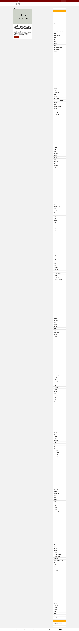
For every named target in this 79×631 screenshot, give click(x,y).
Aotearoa (55, 43)
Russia (55, 481)
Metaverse (55, 367)
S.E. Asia (55, 485)
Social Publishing (56, 515)
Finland (55, 224)
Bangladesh (56, 78)
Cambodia (55, 124)
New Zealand (56, 397)
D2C (54, 179)
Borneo (55, 104)
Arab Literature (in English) (58, 47)
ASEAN (55, 57)
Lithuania (55, 334)
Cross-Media (56, 165)
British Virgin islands (57, 114)
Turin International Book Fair (58, 576)
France (55, 226)
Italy (54, 295)
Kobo (55, 312)
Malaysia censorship (57, 350)
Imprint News (56, 269)
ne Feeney (55, 391)
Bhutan (55, 90)
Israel (55, 293)
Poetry (55, 442)
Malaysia (55, 346)
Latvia (55, 322)
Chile (55, 139)
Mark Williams (16, 31)
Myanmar (55, 389)
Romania (55, 479)
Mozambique (56, 387)
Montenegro (56, 381)
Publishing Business (57, 454)
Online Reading (56, 422)
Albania (55, 27)
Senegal (55, 495)
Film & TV (55, 222)
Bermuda (55, 88)
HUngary (55, 259)
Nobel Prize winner (56, 405)
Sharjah (55, 501)
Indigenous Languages (57, 273)
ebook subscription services (58, 200)
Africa (55, 21)
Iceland (55, 265)
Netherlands (56, 395)
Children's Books (56, 137)
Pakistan (55, 424)
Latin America (56, 320)
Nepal (55, 393)
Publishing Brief (56, 452)
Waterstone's (56, 605)
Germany (55, 236)
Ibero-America (56, 263)
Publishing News (56, 462)
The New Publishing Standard (58, 560)
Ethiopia (55, 214)
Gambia (55, 228)
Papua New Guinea (57, 430)
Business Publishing (57, 122)
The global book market (24, 32)
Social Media (56, 513)
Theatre (55, 562)
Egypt (55, 208)
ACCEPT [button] (61, 629)
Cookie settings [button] (55, 629)
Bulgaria (55, 116)
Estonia (55, 212)
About (59, 4)
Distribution (56, 192)
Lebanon (55, 324)
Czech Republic (56, 175)
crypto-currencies (57, 167)
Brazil (55, 110)
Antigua (55, 41)
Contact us (63, 4)
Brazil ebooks (56, 112)
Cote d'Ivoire (56, 157)
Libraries (55, 326)
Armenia (55, 53)
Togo (55, 566)
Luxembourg (56, 338)
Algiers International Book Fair (58, 31)
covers (55, 159)
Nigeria (55, 403)
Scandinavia (56, 489)
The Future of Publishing (57, 554)
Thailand (55, 552)
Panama (55, 428)
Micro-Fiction (56, 371)
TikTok (55, 564)
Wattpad (55, 607)
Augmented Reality (57, 63)
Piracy (55, 438)
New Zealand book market (58, 399)
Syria (55, 544)
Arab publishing (56, 49)
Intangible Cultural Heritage (58, 279)
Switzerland (56, 542)
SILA (54, 503)
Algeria (55, 29)
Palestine (55, 426)
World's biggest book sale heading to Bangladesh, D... (22, 1)
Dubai (55, 198)
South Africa (56, 521)
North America (56, 409)
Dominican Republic (57, 196)
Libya (55, 328)
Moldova (55, 377)
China (55, 141)
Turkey (55, 578)
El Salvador (55, 210)
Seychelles (55, 499)
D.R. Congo (55, 177)
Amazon (55, 33)
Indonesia (55, 275)
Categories (54, 4)
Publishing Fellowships (57, 458)
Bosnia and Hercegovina (57, 106)
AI (54, 25)
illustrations (56, 267)
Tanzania (55, 548)
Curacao (55, 171)
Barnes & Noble (56, 80)
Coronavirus (56, 153)
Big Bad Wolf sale (56, 92)
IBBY (54, 261)
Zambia (55, 615)
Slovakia (55, 507)
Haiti (54, 251)
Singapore (55, 505)
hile (54, 253)
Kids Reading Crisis (57, 310)
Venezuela (55, 599)
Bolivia (55, 94)
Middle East (55, 373)
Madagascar (56, 342)
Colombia (55, 147)
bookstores (56, 102)
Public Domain (56, 450)
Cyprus (55, 173)
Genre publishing (56, 232)
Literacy (55, 330)
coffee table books (57, 145)
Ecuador (55, 204)
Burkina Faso (56, 118)
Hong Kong (55, 255)
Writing (55, 611)
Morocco (55, 385)
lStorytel (55, 336)
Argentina (55, 51)
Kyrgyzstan (55, 318)
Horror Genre (56, 257)
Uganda (55, 580)
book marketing (56, 98)
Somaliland (55, 519)
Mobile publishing (56, 375)
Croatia (55, 163)
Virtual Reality (56, 603)
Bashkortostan (56, 82)
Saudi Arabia (56, 487)
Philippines (55, 436)
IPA (54, 283)
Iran (54, 285)
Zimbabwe (55, 617)
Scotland (55, 491)
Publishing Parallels (57, 464)
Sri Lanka (55, 534)
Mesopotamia (56, 363)
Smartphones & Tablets (57, 511)
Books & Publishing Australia (58, 100)
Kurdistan (55, 314)
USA (54, 595)
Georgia (55, 234)
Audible (55, 59)
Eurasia (55, 216)
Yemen (55, 613)
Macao (55, 340)
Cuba (55, 169)
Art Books (55, 55)
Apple (55, 45)
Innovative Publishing (57, 277)
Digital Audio (26, 31)
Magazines (55, 344)
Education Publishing (57, 206)
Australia (55, 65)
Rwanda (55, 483)
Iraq (54, 287)
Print (54, 448)
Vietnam (55, 601)
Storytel (18, 32)
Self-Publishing (56, 493)
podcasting (56, 440)
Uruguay (55, 593)
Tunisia (55, 574)
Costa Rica (55, 155)
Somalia (55, 517)
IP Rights (55, 281)
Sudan (55, 538)
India (55, 271)
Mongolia (55, 379)
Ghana (55, 238)
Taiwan (55, 546)
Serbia (55, 497)
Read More (16, 36)
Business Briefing (56, 120)
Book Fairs (55, 96)
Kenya (55, 308)
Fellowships (56, 220)
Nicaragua (55, 401)
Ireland (55, 289)
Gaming (55, 230)
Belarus (55, 84)
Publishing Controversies (58, 456)
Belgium (55, 86)
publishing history (56, 460)
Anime (55, 39)
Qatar (55, 466)
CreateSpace (56, 161)
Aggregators (56, 23)
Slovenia (55, 509)
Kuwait (55, 316)
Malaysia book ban (57, 348)
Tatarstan (55, 550)
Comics (55, 149)
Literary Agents (56, 332)
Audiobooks (23, 31)
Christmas (55, 143)
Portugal (55, 446)
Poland (55, 444)
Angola (55, 37)
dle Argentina (56, 194)
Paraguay (55, 432)
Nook (55, 407)
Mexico (55, 369)
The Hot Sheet (56, 558)
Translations (56, 568)
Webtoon (55, 609)
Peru (54, 434)
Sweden (20, 32)
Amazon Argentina (57, 35)
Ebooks (55, 202)
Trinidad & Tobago (57, 570)
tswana (55, 572)
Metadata (55, 365)
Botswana (55, 108)
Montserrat (55, 383)
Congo (55, 151)
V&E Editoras (56, 597)
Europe (55, 218)
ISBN (54, 291)
